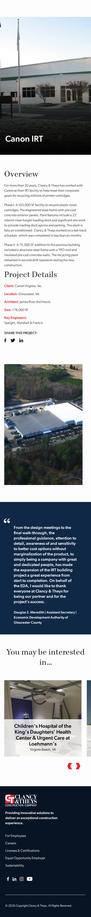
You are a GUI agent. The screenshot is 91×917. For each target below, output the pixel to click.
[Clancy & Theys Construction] (21, 800)
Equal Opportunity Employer (25, 858)
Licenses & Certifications (22, 851)
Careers (10, 843)
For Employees (15, 836)
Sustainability (14, 865)
